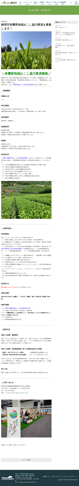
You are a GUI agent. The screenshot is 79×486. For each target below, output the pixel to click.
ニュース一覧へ (26, 460)
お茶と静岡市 (63, 3)
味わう (36, 2)
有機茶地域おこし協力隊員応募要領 (23, 84)
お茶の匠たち (42, 3)
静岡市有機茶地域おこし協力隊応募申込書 (17, 308)
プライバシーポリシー (69, 476)
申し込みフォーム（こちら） (9, 287)
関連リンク (46, 476)
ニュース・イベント (27, 3)
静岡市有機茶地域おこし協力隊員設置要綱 (14, 158)
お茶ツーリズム (49, 3)
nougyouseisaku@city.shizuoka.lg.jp (17, 393)
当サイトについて (56, 476)
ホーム (20, 3)
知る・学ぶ (56, 3)
